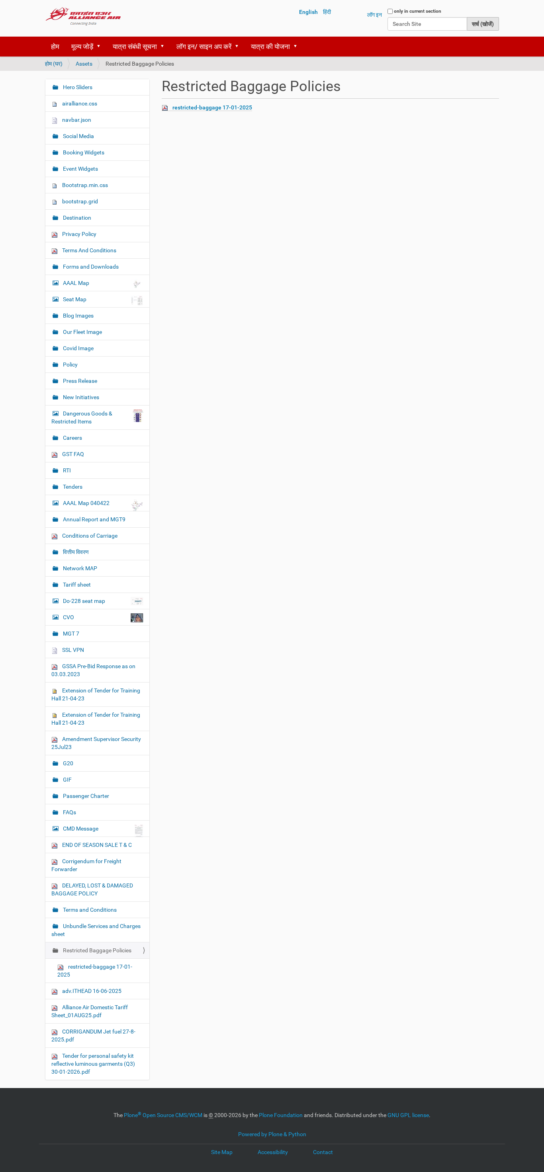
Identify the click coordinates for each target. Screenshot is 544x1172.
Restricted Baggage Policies (96, 950)
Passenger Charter (85, 796)
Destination (76, 218)
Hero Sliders (77, 87)
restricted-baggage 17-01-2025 (212, 107)
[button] (101, 47)
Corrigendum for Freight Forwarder (86, 865)
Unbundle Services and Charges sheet (96, 930)
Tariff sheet (76, 584)
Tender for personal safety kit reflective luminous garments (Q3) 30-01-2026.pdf (93, 1064)
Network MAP (79, 568)
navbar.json (76, 120)
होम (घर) (54, 63)
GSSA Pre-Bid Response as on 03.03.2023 (93, 670)
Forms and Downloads (90, 266)
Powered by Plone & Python (272, 1134)
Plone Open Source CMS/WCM (163, 1115)
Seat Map (74, 299)
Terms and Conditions (89, 910)
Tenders (72, 487)
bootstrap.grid (79, 201)
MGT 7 (70, 633)
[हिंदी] (83, 16)
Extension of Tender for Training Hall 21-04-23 (95, 694)
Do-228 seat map (84, 601)
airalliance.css (79, 103)
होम (55, 47)
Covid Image (78, 348)
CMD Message (80, 828)
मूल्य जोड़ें (82, 47)
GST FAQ (72, 454)
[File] (167, 107)
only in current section (417, 11)
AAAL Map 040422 (86, 503)
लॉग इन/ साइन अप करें (203, 47)
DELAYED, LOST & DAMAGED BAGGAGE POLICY (92, 889)
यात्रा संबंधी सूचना (135, 47)
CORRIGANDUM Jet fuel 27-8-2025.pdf (93, 1035)
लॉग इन (374, 15)
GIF (67, 779)
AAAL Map (76, 283)
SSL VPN (72, 650)
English (308, 12)
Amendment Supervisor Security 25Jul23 (96, 743)
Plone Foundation (281, 1115)
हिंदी (327, 12)
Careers (72, 438)
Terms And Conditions (88, 250)
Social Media (78, 136)
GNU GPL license (408, 1115)
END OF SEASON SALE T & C (96, 845)
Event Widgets (80, 169)
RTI (66, 470)
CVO (68, 617)
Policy (70, 364)
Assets (84, 63)
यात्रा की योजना (270, 47)
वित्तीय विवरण (75, 552)
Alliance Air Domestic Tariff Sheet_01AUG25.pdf (89, 1011)
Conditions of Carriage (89, 535)
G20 (67, 763)
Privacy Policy (78, 234)
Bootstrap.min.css (84, 185)
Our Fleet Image (82, 332)
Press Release (79, 381)
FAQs (69, 812)
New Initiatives (80, 397)
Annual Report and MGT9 (93, 519)
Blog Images (78, 315)
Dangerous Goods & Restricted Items (81, 417)
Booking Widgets (83, 152)
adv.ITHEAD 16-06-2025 (91, 991)
